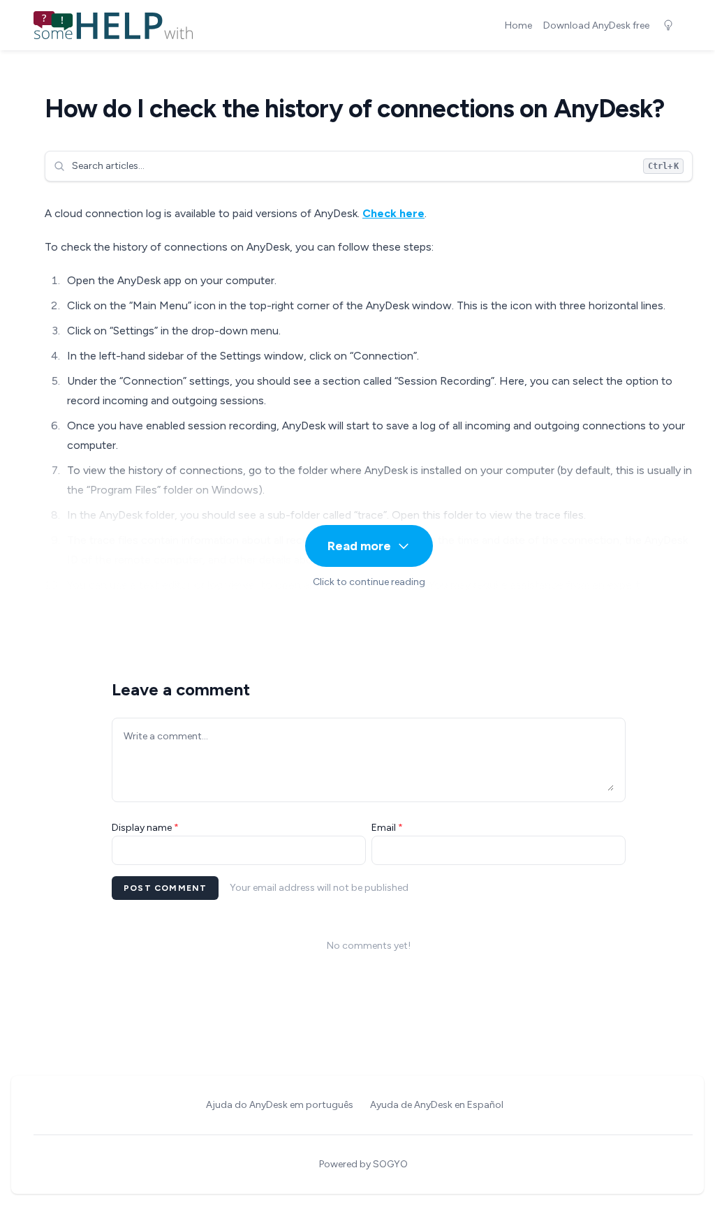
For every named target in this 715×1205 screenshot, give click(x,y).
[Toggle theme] (668, 25)
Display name (145, 828)
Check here (393, 213)
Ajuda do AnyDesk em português (279, 1105)
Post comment (165, 888)
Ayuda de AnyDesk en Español (436, 1105)
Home (518, 25)
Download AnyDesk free (596, 25)
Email (387, 828)
